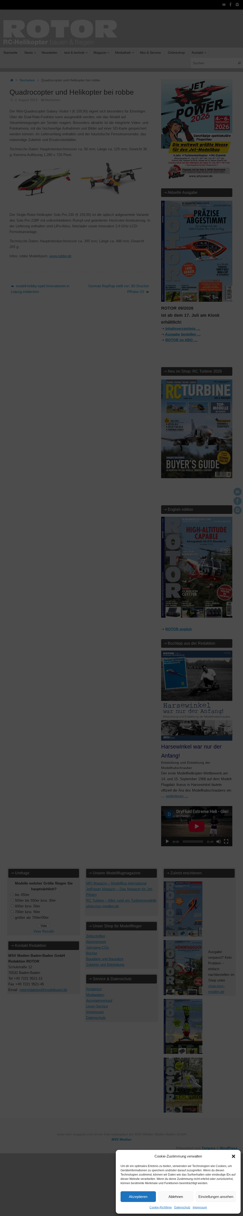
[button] (233, 1156)
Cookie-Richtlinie (161, 1207)
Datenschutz (182, 1207)
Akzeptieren (138, 1197)
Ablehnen (175, 1197)
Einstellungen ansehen (215, 1197)
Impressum (200, 1207)
